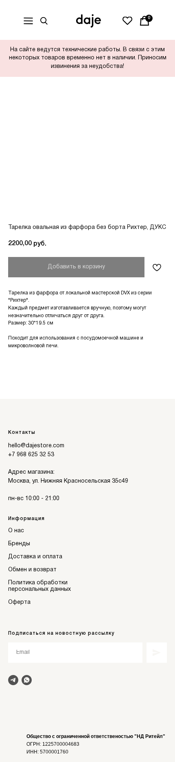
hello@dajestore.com (36, 445)
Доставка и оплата (35, 557)
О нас (16, 530)
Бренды (19, 543)
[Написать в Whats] (27, 680)
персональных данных (39, 589)
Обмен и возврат (32, 570)
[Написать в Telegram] (13, 680)
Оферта (19, 602)
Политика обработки (38, 583)
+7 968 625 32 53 (31, 454)
